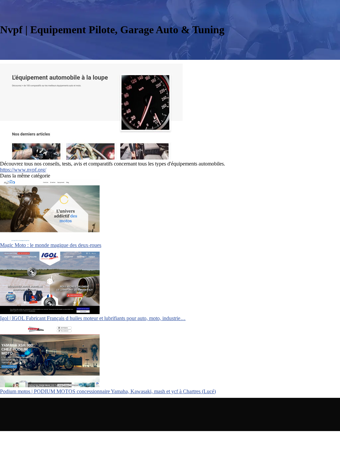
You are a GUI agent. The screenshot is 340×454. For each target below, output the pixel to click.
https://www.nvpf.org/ (23, 169)
